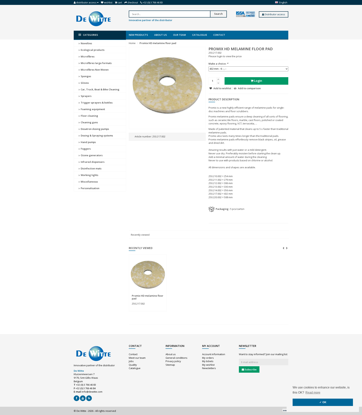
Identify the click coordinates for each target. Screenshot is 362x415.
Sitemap (170, 364)
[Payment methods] (285, 410)
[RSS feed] (89, 398)
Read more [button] (312, 392)
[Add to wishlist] (155, 293)
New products (138, 35)
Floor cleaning (89, 115)
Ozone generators (91, 155)
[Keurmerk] (245, 14)
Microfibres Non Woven (94, 69)
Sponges (85, 76)
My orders (208, 357)
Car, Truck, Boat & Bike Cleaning (99, 89)
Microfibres (87, 56)
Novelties (86, 43)
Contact (219, 35)
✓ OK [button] (322, 402)
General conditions (176, 357)
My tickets (207, 361)
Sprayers (85, 96)
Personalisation (89, 188)
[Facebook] (76, 398)
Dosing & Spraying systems (96, 135)
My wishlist (208, 364)
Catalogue (199, 35)
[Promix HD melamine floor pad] (148, 274)
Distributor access (274, 14)
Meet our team (137, 357)
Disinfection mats (90, 168)
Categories (90, 35)
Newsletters (209, 368)
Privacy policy (173, 361)
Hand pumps (88, 142)
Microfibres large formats (96, 63)
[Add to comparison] (162, 293)
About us (160, 35)
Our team (179, 35)
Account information (213, 354)
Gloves (84, 83)
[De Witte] (93, 18)
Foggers (85, 148)
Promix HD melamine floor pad (158, 43)
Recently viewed (140, 234)
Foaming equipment (92, 109)
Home (132, 43)
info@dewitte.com (92, 391)
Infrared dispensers (92, 162)
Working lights (89, 175)
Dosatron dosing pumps (94, 129)
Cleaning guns (89, 122)
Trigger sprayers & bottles (96, 102)
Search (218, 13)
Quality (133, 364)
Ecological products (92, 50)
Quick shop (140, 293)
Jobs (131, 361)
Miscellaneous (89, 181)
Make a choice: (218, 63)
